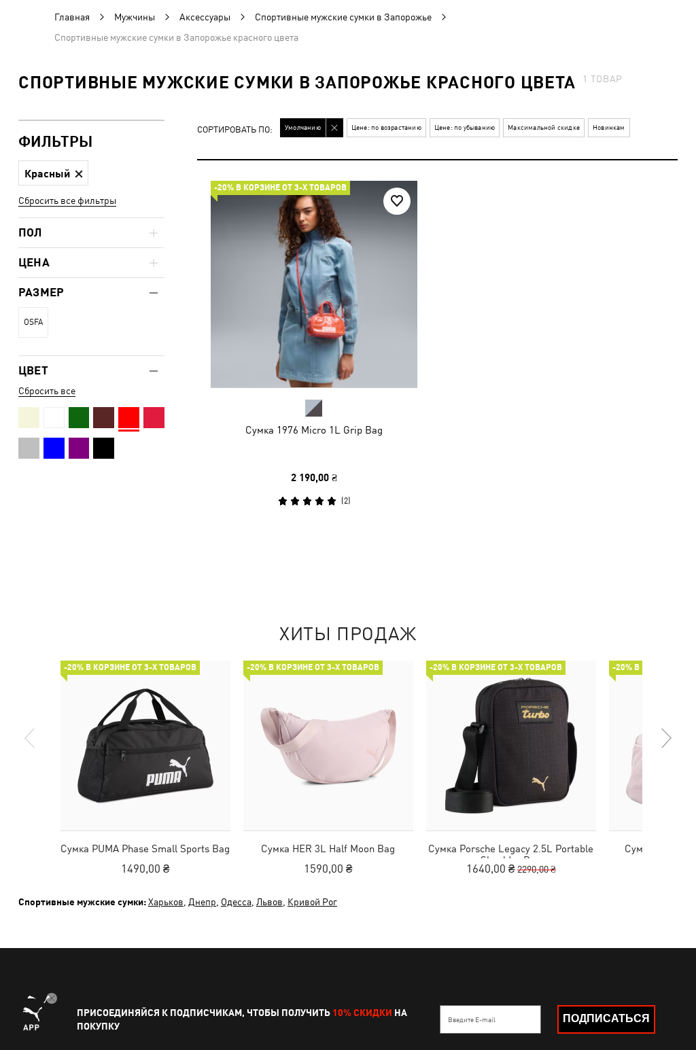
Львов (269, 901)
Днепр (202, 901)
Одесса (236, 901)
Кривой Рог (312, 901)
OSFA (33, 322)
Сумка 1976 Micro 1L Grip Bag (314, 430)
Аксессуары (204, 17)
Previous (30, 738)
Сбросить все (46, 390)
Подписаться (606, 1018)
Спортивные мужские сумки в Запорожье (343, 17)
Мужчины (134, 17)
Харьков (166, 901)
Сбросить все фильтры (67, 200)
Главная (72, 17)
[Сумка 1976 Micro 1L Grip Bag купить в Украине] (314, 284)
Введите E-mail (471, 1019)
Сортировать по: (235, 130)
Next (665, 738)
